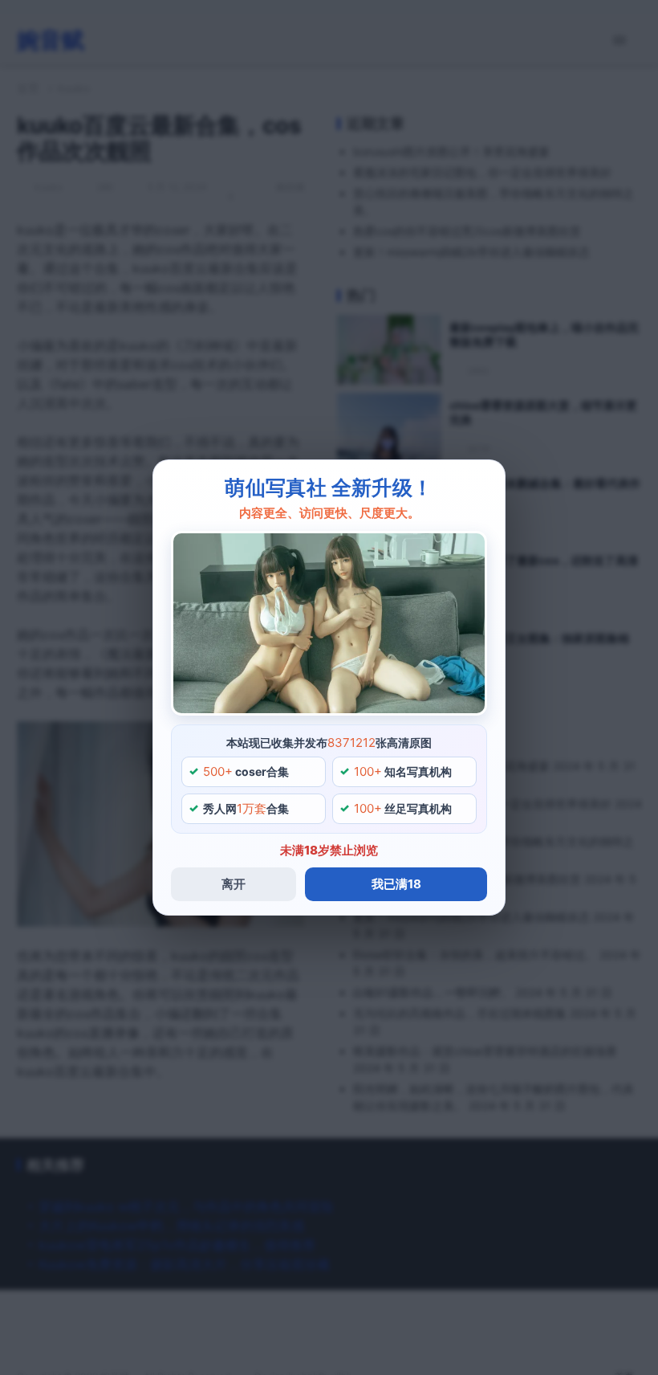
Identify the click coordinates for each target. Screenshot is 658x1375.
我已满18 (396, 884)
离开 (233, 884)
